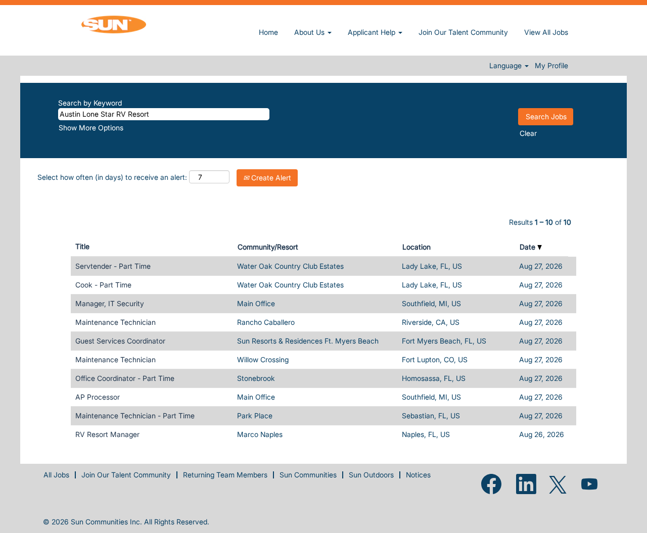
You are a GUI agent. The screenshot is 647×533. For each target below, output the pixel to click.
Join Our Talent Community (463, 32)
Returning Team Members (225, 474)
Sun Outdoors (371, 474)
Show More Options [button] (91, 127)
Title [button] (82, 246)
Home (268, 32)
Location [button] (416, 247)
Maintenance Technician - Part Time (135, 415)
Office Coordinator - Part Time (124, 378)
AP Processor (97, 397)
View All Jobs (546, 32)
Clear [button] (528, 133)
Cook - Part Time (103, 284)
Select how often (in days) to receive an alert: (112, 177)
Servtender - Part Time (113, 266)
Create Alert (270, 177)
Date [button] (528, 247)
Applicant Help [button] (372, 32)
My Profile (551, 66)
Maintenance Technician (115, 322)
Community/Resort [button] (268, 247)
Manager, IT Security (109, 303)
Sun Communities (308, 474)
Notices (418, 474)
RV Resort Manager (107, 434)
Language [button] (506, 66)
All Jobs (56, 474)
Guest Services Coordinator (120, 340)
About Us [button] (310, 32)
